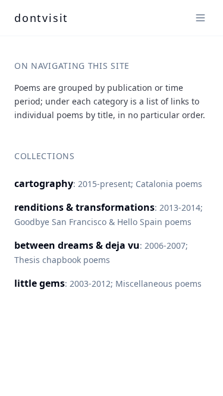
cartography (43, 183)
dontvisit (41, 18)
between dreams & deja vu (77, 245)
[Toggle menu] (200, 17)
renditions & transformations (84, 207)
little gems (39, 283)
